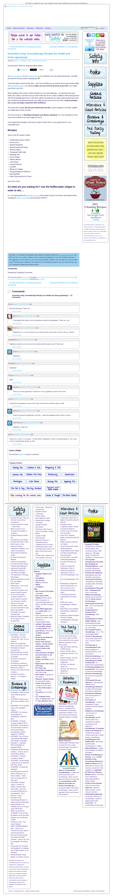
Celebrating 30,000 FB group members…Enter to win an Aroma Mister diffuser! (20, 752)
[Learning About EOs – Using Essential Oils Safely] (56, 15)
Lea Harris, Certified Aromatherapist (36, 60)
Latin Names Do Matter (18, 573)
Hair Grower (39, 527)
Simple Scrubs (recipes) (93, 783)
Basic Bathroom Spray (43, 518)
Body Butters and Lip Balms (69, 609)
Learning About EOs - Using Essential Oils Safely (26, 891)
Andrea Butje (40, 277)
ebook (47, 277)
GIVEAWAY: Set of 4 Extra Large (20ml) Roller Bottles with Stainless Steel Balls (19, 739)
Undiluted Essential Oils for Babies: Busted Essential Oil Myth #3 (69, 520)
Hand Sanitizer (40, 538)
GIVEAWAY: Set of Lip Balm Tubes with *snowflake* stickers (20, 708)
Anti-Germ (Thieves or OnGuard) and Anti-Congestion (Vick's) (43, 542)
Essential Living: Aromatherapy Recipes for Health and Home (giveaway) (20, 800)
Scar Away (39, 522)
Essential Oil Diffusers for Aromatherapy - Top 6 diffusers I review (19, 793)
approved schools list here (67, 779)
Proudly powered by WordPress (81, 891)
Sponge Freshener (41, 525)
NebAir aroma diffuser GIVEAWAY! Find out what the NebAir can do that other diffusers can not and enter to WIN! (20, 815)
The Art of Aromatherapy (93, 636)
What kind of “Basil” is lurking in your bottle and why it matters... (20, 670)
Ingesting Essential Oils (18, 568)
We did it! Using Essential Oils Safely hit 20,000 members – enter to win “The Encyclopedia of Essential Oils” (20, 839)
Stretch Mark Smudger (43, 520)
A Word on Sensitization (18, 562)
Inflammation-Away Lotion (44, 547)
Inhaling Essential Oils (18, 570)
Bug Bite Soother (41, 511)
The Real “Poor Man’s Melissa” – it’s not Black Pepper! (18, 676)
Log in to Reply (16, 311)
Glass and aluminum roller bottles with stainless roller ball (44, 618)
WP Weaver (101, 891)
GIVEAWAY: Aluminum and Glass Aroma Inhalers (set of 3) (20, 701)
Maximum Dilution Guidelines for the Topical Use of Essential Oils (20, 619)
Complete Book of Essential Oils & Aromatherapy (91, 612)
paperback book (70, 277)
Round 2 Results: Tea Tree (69, 658)
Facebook (23, 70)
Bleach (38, 533)
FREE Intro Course (66, 602)
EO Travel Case (41, 668)
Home (9, 28)
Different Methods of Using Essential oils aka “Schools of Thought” (19, 654)
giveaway (62, 277)
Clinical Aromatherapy (93, 656)
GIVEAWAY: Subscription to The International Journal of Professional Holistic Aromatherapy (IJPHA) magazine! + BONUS (20, 730)
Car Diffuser (40, 587)
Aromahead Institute (65, 255)
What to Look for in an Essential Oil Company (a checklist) (19, 531)
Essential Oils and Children (19, 540)
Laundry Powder (41, 536)
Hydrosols (88, 787)
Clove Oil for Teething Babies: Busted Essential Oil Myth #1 (69, 538)
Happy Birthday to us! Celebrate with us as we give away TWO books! (20, 807)
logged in (21, 454)
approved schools (64, 792)
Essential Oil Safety (92, 544)
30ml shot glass (48, 604)
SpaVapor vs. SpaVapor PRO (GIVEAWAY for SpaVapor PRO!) (18, 745)
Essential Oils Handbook (93, 573)
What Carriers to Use (17, 544)
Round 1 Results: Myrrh (68, 651)
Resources (39, 28)
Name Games (15, 583)
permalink (41, 279)
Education (30, 28)
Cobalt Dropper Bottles (43, 622)
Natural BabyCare (91, 748)
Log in (102, 28)
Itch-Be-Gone (40, 555)
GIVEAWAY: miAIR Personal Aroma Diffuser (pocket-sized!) (20, 695)
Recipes (48, 28)
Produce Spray (40, 516)
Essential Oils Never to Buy (19, 542)
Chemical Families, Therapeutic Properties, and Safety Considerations (19, 549)
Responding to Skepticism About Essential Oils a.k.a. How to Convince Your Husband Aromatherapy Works (69, 588)
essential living (53, 277)
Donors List (64, 673)
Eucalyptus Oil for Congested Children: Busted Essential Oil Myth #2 (69, 527)
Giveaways (26, 277)
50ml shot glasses (41, 600)
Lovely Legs (39, 514)
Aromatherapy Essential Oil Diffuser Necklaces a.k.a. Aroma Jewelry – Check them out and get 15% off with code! (19, 776)
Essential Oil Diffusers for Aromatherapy (64, 47)
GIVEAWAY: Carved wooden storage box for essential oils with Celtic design (20, 763)
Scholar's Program (66, 617)
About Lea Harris (19, 28)
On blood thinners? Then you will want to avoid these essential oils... (20, 520)
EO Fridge (39, 666)
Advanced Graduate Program (69, 615)
